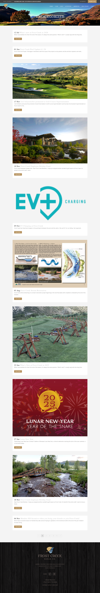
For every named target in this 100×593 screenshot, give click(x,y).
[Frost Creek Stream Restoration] (50, 264)
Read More (18, 38)
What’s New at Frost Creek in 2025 (34, 365)
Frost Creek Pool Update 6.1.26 (33, 49)
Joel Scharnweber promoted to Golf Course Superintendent (45, 101)
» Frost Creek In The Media (50, 582)
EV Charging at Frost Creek (31, 226)
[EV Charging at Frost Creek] (50, 202)
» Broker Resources (50, 580)
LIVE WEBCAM (83, 1)
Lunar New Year (26, 439)
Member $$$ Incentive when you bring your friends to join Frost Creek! (50, 518)
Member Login (92, 1)
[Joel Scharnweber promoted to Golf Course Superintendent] (50, 81)
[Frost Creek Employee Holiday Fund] (50, 140)
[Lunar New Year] (50, 407)
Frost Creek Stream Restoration (33, 290)
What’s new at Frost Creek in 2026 (34, 32)
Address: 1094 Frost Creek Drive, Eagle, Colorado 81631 (50, 564)
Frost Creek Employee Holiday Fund (35, 166)
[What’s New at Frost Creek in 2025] (50, 334)
